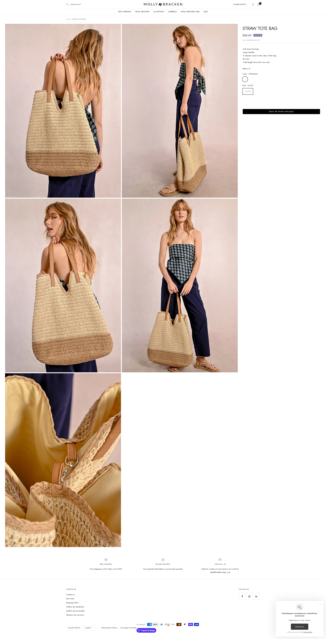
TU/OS (248, 91)
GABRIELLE (172, 11)
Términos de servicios (75, 615)
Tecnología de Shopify (128, 628)
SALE (206, 11)
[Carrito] (258, 4)
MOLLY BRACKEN (142, 11)
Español (88, 628)
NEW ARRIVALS (124, 11)
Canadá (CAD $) (239, 4)
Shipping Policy (72, 602)
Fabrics (246, 68)
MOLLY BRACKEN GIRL (190, 11)
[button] (281, 111)
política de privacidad (75, 610)
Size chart (70, 598)
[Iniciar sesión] (253, 4)
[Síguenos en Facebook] (242, 596)
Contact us (70, 594)
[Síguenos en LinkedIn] (256, 596)
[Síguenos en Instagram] (249, 596)
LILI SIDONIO (159, 11)
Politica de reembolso (75, 606)
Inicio (68, 19)
